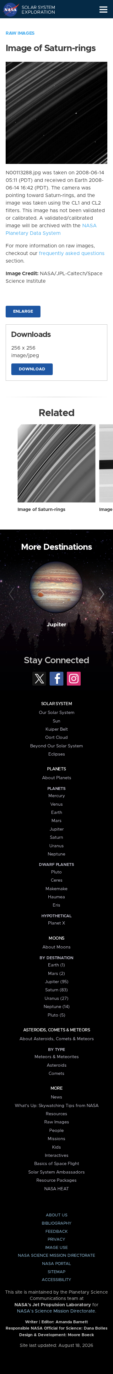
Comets (56, 1073)
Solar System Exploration (34, 9)
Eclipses (56, 754)
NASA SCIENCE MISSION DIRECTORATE (56, 1256)
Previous (12, 594)
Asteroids (57, 1065)
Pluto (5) (56, 1015)
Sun (56, 721)
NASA (8, 9)
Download (32, 369)
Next (100, 594)
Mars (56, 821)
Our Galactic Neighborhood (34, 24)
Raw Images (20, 33)
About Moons (56, 947)
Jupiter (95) (56, 982)
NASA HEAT (56, 1189)
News (56, 1097)
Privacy (56, 1240)
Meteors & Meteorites (57, 1057)
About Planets (56, 778)
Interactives (56, 1155)
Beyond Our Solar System (56, 746)
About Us (56, 1215)
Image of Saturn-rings (41, 509)
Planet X (56, 923)
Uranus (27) (56, 998)
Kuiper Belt (57, 729)
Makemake (56, 889)
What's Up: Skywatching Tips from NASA (57, 1106)
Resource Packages (56, 1180)
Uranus (56, 846)
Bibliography (57, 1223)
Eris (56, 905)
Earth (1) (56, 965)
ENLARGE (23, 312)
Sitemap (56, 1272)
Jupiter (56, 625)
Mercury (56, 796)
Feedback (56, 1232)
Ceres (56, 880)
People (56, 1130)
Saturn (56, 837)
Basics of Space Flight (56, 1164)
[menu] (103, 10)
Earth (56, 812)
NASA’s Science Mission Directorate (56, 1311)
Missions (56, 1139)
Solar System (56, 704)
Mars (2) (56, 973)
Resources (56, 1114)
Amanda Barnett (72, 1322)
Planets (56, 769)
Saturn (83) (56, 990)
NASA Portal (56, 1264)
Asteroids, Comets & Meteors (56, 1030)
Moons (56, 938)
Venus (56, 804)
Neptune (56, 854)
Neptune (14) (57, 1007)
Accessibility (56, 1280)
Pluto (56, 872)
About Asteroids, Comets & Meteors (56, 1039)
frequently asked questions (72, 253)
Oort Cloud (56, 737)
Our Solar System (56, 712)
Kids (56, 1147)
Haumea (56, 897)
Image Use (56, 1248)
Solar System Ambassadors (56, 1172)
